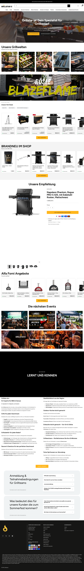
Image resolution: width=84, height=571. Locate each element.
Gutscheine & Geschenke (61, 9)
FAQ (44, 532)
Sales (7, 9)
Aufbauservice (46, 542)
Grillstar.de (6, 567)
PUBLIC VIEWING (46, 527)
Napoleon (49, 189)
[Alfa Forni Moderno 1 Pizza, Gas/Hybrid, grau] (53, 285)
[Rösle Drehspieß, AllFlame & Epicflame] (23, 158)
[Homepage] (5, 525)
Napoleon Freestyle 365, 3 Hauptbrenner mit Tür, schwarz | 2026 (69, 167)
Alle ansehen (42, 137)
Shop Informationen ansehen (53, 224)
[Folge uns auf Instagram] (9, 536)
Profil (65, 528)
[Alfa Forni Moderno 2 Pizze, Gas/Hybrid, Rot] (38, 285)
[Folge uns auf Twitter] (6, 536)
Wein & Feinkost (34, 9)
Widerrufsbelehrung (47, 535)
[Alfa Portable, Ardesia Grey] (8, 285)
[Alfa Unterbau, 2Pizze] (68, 285)
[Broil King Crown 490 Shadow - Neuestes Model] (53, 120)
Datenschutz (45, 539)
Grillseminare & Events (73, 9)
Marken (52, 9)
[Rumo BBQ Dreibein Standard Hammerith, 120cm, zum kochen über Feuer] (8, 120)
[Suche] (68, 6)
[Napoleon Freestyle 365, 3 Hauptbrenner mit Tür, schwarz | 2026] (68, 158)
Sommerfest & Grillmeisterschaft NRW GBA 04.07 (42, 1)
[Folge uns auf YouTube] (12, 536)
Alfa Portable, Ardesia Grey (7, 293)
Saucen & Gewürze (25, 9)
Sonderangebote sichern (48, 33)
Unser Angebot (42, 466)
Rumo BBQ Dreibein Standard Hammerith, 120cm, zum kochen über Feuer (8, 129)
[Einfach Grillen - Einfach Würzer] (8, 158)
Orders (65, 527)
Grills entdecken (33, 33)
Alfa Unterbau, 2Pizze (67, 293)
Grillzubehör (16, 9)
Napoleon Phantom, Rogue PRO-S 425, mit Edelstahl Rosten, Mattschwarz (53, 167)
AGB (44, 530)
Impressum (45, 528)
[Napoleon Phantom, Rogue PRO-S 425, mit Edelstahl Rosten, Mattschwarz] (53, 158)
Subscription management (69, 530)
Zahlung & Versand (46, 534)
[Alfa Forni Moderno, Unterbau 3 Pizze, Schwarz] (23, 285)
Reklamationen (46, 537)
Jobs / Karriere (46, 544)
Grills (11, 9)
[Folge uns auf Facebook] (3, 536)
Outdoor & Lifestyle (44, 9)
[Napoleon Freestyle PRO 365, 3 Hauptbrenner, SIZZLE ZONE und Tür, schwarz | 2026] (38, 158)
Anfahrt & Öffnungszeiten (48, 546)
